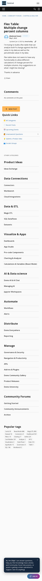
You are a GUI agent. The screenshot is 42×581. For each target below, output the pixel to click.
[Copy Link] (35, 42)
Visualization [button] (9, 442)
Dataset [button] (8, 434)
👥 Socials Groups (10, 143)
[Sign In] (39, 9)
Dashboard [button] (32, 434)
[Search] (35, 9)
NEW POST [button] (13, 109)
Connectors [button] (19, 434)
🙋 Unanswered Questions (21, 134)
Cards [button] (8, 431)
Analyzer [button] (22, 439)
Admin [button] (27, 437)
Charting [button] (17, 437)
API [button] (30, 439)
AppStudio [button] (9, 445)
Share (7, 78)
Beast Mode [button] (19, 431)
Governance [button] (21, 445)
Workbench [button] (17, 447)
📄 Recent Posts (10, 125)
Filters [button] (8, 437)
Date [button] (31, 442)
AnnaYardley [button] (29, 41)
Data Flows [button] (21, 442)
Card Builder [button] (10, 439)
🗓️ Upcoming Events (11, 130)
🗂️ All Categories (10, 120)
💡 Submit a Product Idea (13, 139)
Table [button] (31, 445)
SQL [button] (7, 447)
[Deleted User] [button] (15, 36)
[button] (6, 37)
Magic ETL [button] (31, 431)
